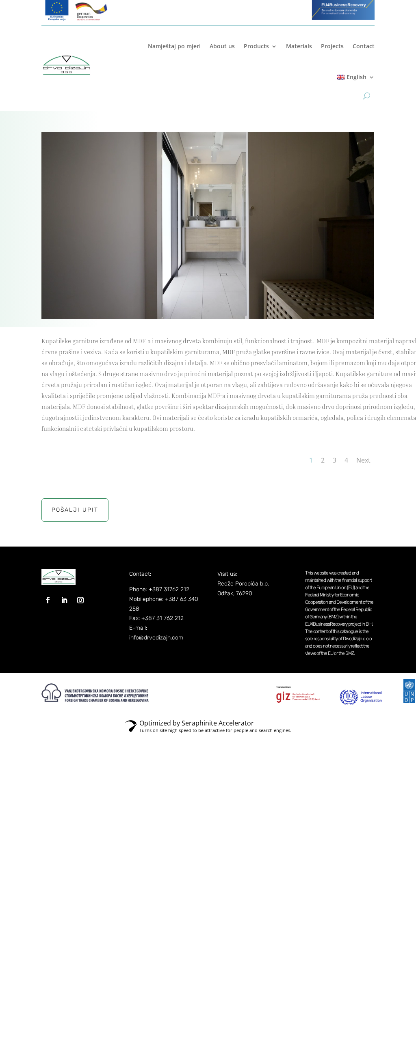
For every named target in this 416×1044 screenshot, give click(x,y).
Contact (364, 46)
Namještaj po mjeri (174, 46)
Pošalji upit (75, 509)
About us (222, 46)
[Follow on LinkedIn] (64, 600)
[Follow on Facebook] (47, 600)
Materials (299, 46)
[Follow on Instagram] (80, 600)
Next (363, 460)
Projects (332, 46)
